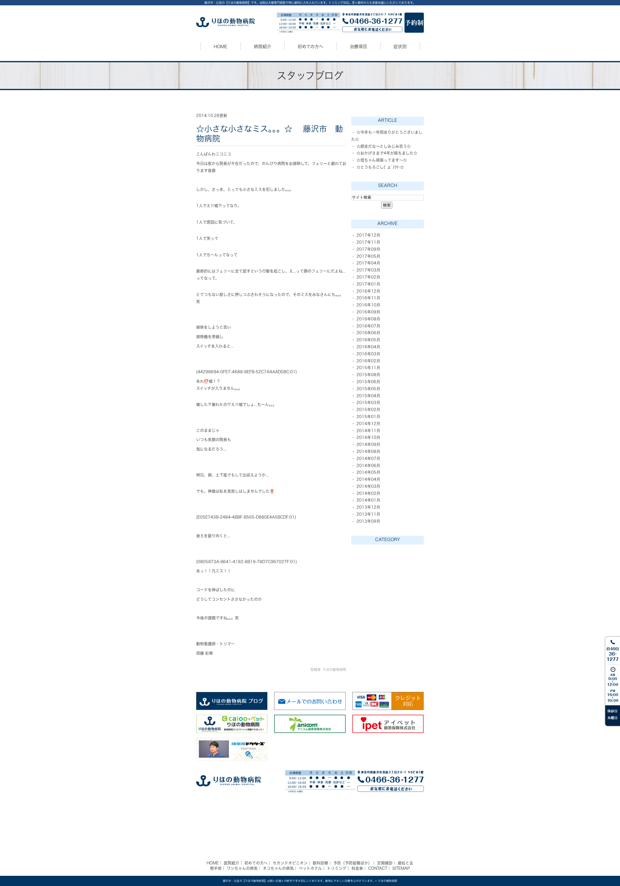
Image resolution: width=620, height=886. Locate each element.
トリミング (336, 868)
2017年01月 (368, 284)
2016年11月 (368, 298)
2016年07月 (368, 326)
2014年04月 (368, 479)
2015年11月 (368, 368)
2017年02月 (368, 277)
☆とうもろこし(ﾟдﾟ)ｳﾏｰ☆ (380, 167)
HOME (220, 46)
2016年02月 (368, 361)
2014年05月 (368, 472)
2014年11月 (368, 431)
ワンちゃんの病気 (242, 868)
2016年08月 (368, 319)
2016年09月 (368, 312)
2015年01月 (368, 417)
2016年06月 (368, 333)
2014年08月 (368, 451)
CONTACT (377, 868)
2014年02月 (368, 493)
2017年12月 (368, 235)
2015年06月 (368, 382)
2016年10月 (368, 305)
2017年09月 (368, 249)
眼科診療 (320, 863)
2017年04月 (368, 263)
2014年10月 (368, 437)
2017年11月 (368, 242)
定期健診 (385, 863)
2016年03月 (368, 354)
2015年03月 (368, 402)
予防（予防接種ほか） (352, 863)
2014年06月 (368, 465)
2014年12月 (368, 424)
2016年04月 (368, 347)
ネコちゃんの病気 (278, 868)
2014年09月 (368, 444)
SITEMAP (401, 868)
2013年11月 (368, 514)
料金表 (357, 868)
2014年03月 (368, 486)
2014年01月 (368, 500)
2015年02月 (368, 410)
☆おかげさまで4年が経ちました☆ (386, 153)
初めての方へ (256, 863)
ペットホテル (310, 868)
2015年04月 (368, 396)
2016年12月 (368, 291)
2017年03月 (368, 270)
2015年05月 (368, 389)
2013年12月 (368, 507)
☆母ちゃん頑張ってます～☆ (381, 160)
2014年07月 (368, 458)
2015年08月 (368, 375)
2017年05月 (368, 256)
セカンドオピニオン (290, 863)
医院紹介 (231, 863)
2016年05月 (368, 340)
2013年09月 (368, 521)
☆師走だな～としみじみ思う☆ (383, 146)
